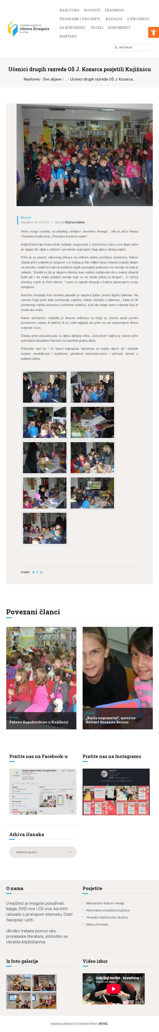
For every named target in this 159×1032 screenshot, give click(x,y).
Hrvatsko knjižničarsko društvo (107, 917)
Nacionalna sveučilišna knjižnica (107, 910)
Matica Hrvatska (97, 924)
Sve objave (52, 79)
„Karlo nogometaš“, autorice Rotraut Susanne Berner (111, 720)
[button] (153, 32)
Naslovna (32, 79)
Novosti (26, 217)
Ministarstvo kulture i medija (105, 903)
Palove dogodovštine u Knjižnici (38, 722)
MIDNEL (103, 1023)
